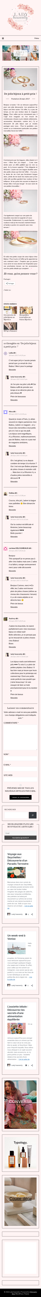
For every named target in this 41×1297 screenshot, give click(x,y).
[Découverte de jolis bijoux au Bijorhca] (10, 310)
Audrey (12, 618)
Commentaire (11, 723)
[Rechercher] (33, 815)
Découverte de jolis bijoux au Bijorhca (10, 317)
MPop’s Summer (10, 331)
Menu (36, 38)
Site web (8, 775)
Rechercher (10, 809)
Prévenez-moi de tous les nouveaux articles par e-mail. (20, 789)
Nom (6, 754)
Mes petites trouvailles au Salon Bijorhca (25, 317)
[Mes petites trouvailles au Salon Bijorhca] (26, 310)
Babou (6, 114)
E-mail (7, 765)
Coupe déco (20, 1198)
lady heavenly (16, 377)
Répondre (12, 369)
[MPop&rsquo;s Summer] (10, 326)
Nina (11, 411)
